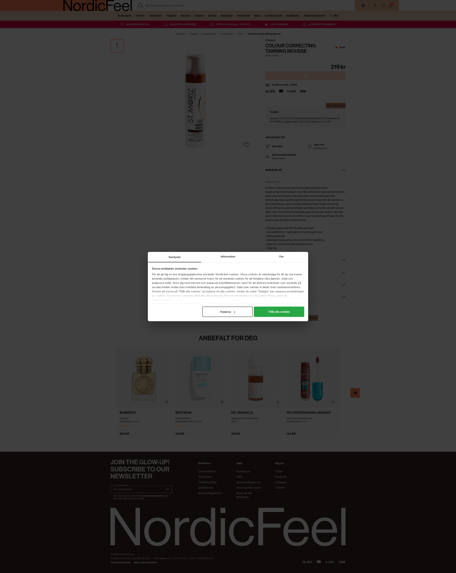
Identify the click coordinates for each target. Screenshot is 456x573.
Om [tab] (281, 256)
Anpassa (225, 311)
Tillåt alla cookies (279, 311)
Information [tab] (228, 256)
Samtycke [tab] (175, 257)
